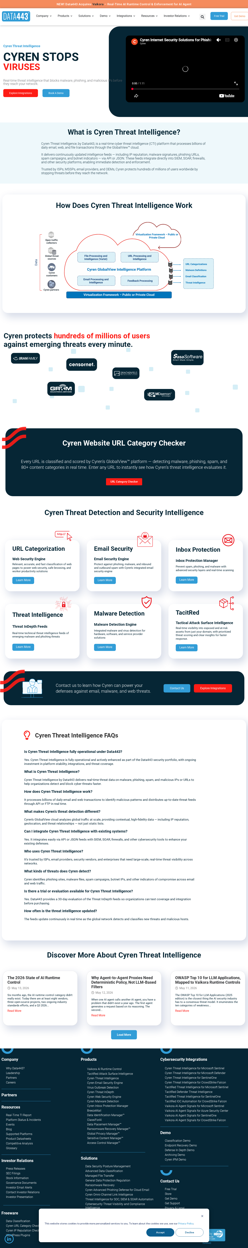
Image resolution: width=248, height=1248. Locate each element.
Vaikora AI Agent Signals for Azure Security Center (196, 1110)
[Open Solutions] (93, 16)
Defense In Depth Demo (179, 1150)
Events (10, 1124)
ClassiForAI (94, 1120)
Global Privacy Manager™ (103, 1133)
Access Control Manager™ (103, 1143)
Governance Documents (21, 1183)
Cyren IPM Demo (175, 1159)
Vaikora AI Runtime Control (104, 1069)
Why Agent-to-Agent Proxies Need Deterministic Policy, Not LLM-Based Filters (123, 982)
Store (168, 1194)
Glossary (11, 1148)
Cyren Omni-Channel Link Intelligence (109, 1194)
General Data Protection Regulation (107, 1180)
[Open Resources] (156, 16)
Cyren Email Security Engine (105, 1083)
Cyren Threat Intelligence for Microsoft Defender (195, 1073)
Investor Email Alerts (19, 1187)
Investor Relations (17, 1160)
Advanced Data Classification (104, 1171)
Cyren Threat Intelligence (103, 1078)
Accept (160, 1232)
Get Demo (171, 1198)
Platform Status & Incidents (23, 1120)
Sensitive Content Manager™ (105, 1138)
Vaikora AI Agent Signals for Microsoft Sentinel (194, 1106)
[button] (202, 17)
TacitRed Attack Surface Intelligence (110, 1073)
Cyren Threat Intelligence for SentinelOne (191, 1077)
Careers (11, 1082)
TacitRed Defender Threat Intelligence (188, 1092)
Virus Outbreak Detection (103, 1087)
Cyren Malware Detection (103, 1101)
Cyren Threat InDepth (100, 1092)
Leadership (13, 1073)
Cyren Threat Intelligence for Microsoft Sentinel (194, 1068)
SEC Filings (13, 1173)
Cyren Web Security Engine (104, 1097)
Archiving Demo (175, 1155)
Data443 (207, 1243)
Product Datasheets (18, 1138)
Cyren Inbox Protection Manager (107, 1106)
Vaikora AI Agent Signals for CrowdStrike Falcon (195, 1120)
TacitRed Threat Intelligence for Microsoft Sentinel (196, 1087)
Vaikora (98, 4)
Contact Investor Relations (23, 1192)
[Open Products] (71, 16)
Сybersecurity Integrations (183, 1059)
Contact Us (169, 1181)
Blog (9, 1129)
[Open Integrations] (134, 16)
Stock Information (17, 1178)
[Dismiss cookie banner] (202, 1216)
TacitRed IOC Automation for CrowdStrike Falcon (196, 1101)
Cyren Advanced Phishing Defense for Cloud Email (117, 1190)
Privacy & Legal (174, 1208)
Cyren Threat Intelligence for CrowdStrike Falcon (195, 1082)
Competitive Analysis (19, 1143)
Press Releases (15, 1168)
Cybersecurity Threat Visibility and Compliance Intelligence (115, 1205)
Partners (11, 1077)
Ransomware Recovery (100, 1185)
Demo (165, 1132)
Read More (14, 1011)
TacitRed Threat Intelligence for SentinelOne (193, 1096)
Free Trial (171, 1189)
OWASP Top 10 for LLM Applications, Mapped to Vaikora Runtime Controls (208, 980)
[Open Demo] (109, 16)
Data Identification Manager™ (106, 1115)
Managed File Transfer (99, 1175)
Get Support (172, 1203)
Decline (189, 1232)
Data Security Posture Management (108, 1166)
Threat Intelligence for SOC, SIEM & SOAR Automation (119, 1199)
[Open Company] (50, 16)
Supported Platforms (19, 1134)
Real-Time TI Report (18, 1115)
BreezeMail (94, 1110)
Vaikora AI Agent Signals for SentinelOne (190, 1115)
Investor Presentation (19, 1197)
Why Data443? (15, 1068)
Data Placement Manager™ (104, 1124)
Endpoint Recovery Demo (181, 1145)
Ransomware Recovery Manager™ (108, 1129)
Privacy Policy (185, 1223)
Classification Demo (177, 1140)
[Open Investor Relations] (189, 16)
